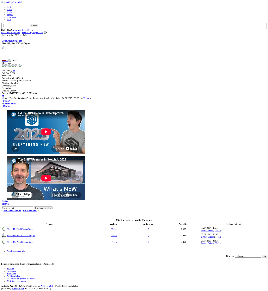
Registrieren (27, 30)
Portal (9, 9)
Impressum (11, 17)
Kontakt (10, 268)
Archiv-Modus (13, 276)
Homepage (11, 271)
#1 (3, 96)
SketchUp (26, 32)
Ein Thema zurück (12, 210)
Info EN (6, 101)
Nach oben (11, 273)
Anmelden (16, 30)
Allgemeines (37, 32)
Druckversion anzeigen (17, 251)
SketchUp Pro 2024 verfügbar (20, 229)
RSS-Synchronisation (16, 281)
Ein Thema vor (30, 210)
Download (8, 106)
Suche (9, 12)
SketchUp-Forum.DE (10, 32)
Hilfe (9, 19)
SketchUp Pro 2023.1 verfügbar (21, 235)
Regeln (10, 14)
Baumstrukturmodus (12, 41)
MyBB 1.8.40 (18, 288)
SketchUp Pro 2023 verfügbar (20, 242)
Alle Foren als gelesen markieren (21, 278)
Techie (86, 98)
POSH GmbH (46, 286)
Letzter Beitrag (207, 230)
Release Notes (9, 103)
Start (9, 7)
